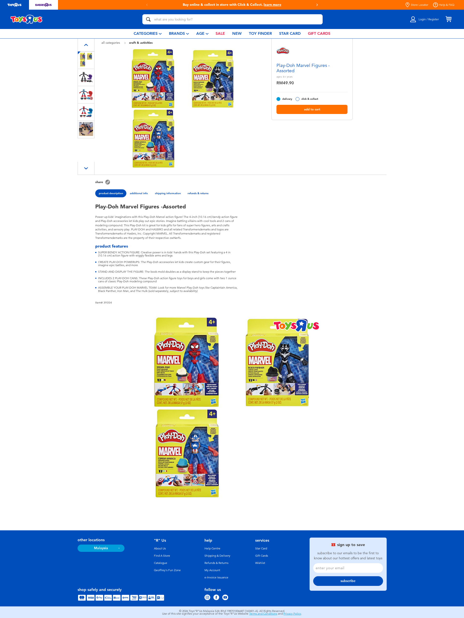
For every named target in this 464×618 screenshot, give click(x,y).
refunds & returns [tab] (198, 193)
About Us (160, 548)
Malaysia (101, 548)
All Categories (111, 43)
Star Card (261, 548)
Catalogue (160, 563)
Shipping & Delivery (217, 555)
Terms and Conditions (263, 613)
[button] (147, 5)
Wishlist (260, 563)
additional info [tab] (139, 193)
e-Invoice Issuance (216, 577)
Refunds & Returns (216, 563)
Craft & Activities (141, 42)
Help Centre (212, 548)
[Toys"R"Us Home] (27, 19)
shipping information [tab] (168, 193)
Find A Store (162, 555)
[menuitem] (147, 33)
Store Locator (419, 5)
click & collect (309, 98)
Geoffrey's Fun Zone (167, 570)
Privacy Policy (292, 613)
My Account (212, 570)
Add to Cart (312, 109)
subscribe (348, 581)
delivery (287, 98)
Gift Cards (261, 555)
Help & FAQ (446, 5)
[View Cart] (448, 19)
